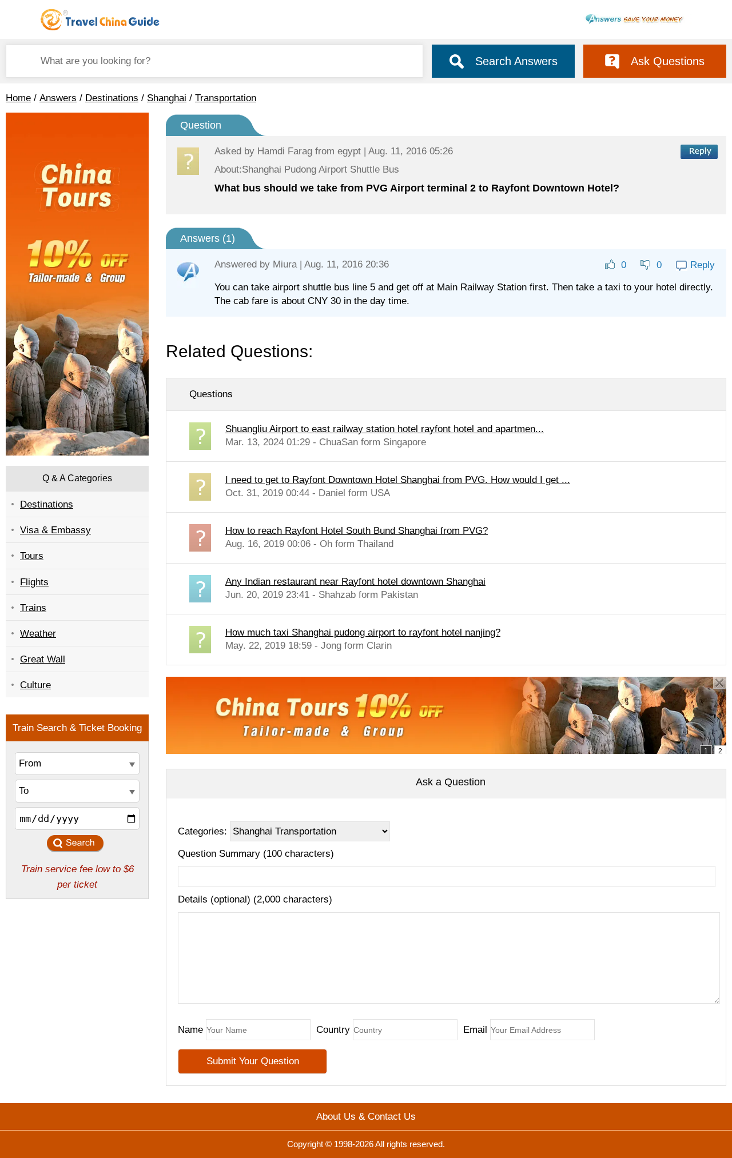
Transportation (225, 98)
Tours (31, 555)
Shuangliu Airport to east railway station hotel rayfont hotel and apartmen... (384, 429)
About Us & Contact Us (366, 1116)
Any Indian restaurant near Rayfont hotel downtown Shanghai (355, 581)
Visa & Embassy (55, 530)
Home (18, 98)
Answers (58, 98)
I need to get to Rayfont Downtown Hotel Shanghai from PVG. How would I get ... (397, 479)
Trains (33, 607)
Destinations (111, 98)
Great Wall (42, 659)
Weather (38, 633)
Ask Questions (668, 61)
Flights (34, 582)
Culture (35, 685)
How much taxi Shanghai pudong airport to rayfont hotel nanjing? (362, 632)
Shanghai (166, 98)
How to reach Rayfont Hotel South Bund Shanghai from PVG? (356, 530)
